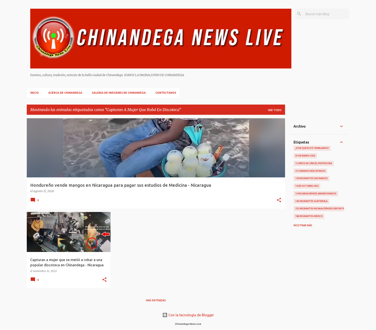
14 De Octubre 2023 (307, 186)
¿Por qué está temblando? (312, 148)
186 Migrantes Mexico (309, 216)
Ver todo (275, 110)
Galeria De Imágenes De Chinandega (119, 92)
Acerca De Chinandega (65, 92)
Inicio (34, 92)
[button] (279, 200)
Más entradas (156, 300)
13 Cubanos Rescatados (310, 171)
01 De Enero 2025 (305, 155)
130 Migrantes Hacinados (311, 178)
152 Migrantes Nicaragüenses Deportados (322, 208)
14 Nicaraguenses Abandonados (315, 193)
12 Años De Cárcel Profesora (313, 163)
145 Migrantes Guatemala (311, 201)
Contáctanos (165, 92)
